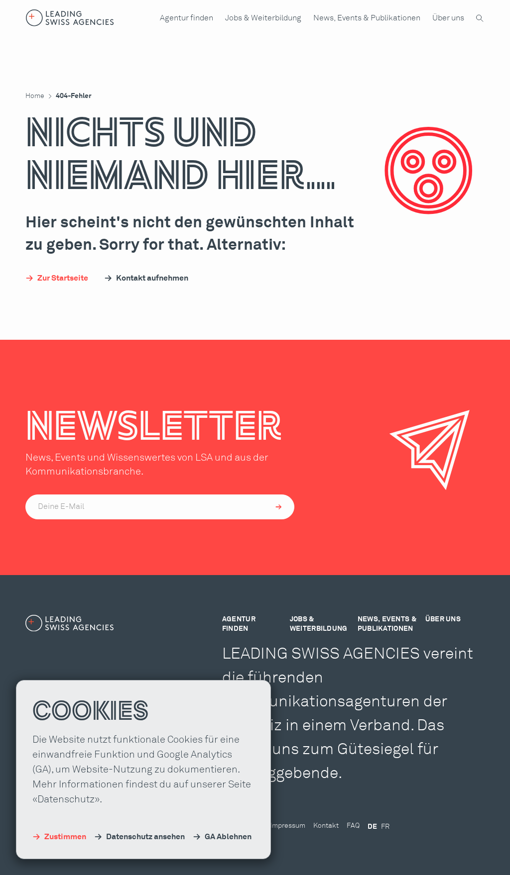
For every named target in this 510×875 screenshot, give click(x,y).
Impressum (287, 825)
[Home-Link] (70, 17)
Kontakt (326, 825)
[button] (186, 18)
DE (372, 826)
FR (385, 826)
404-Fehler (74, 96)
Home (34, 96)
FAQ (353, 825)
